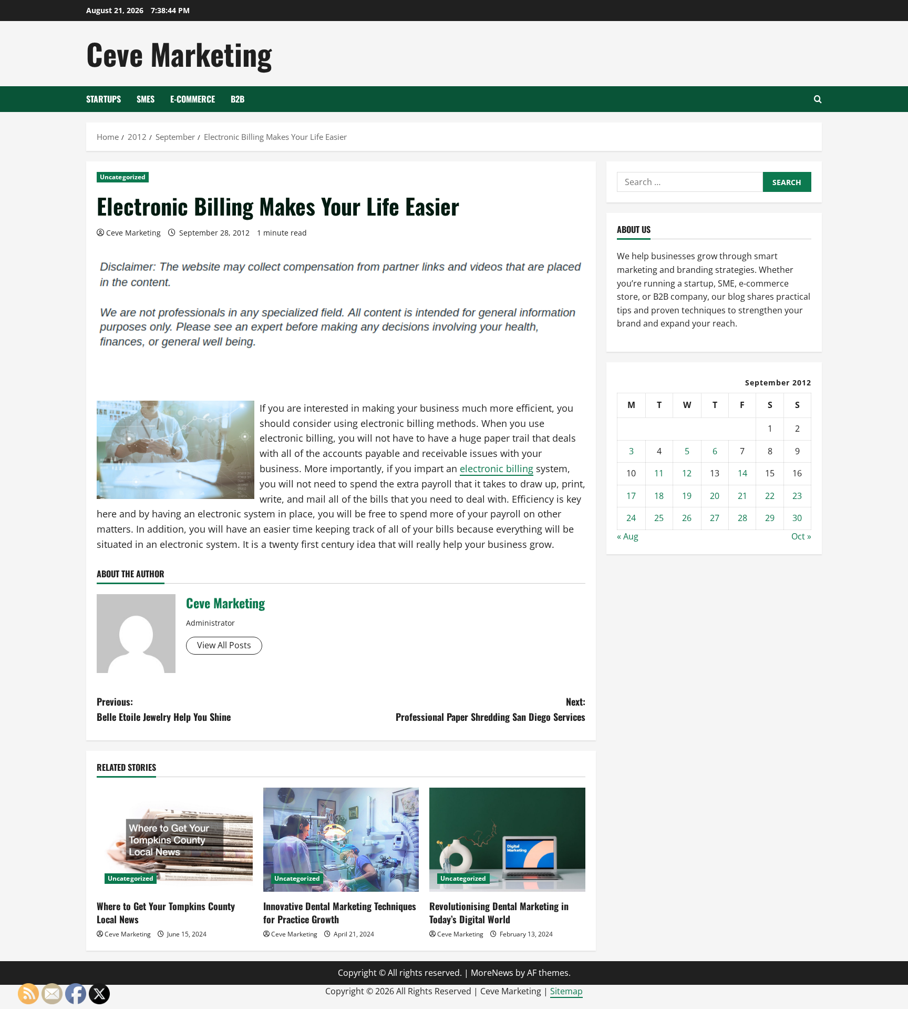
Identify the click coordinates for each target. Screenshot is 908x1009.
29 (770, 518)
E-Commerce (192, 99)
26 (687, 518)
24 (631, 518)
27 (714, 518)
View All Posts (224, 645)
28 (742, 518)
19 (687, 496)
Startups (103, 99)
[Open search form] (818, 99)
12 (687, 473)
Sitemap (566, 991)
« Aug (627, 536)
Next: (490, 709)
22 (770, 496)
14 (742, 473)
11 (659, 473)
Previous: (164, 709)
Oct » (801, 536)
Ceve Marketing (179, 53)
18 (659, 496)
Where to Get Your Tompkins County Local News (166, 912)
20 (714, 496)
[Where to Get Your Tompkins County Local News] (175, 840)
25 (659, 518)
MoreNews (492, 973)
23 (797, 496)
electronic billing (496, 468)
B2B (237, 99)
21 (742, 496)
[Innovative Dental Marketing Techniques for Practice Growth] (341, 840)
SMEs (145, 99)
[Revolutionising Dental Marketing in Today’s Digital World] (507, 840)
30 (797, 518)
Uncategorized (123, 176)
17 (631, 496)
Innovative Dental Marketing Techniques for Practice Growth (339, 912)
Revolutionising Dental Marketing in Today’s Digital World (499, 912)
